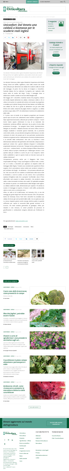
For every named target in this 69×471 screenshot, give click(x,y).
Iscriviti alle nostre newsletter (56, 423)
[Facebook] (4, 440)
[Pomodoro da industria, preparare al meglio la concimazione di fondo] (24, 253)
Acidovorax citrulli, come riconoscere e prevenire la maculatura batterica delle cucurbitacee (14, 389)
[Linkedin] (12, 440)
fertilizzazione (18, 226)
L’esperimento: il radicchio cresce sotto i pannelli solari (38, 260)
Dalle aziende (23, 458)
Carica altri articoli (34, 407)
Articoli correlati (8, 245)
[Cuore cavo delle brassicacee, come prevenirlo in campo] (48, 300)
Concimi (22, 448)
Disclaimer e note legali (42, 450)
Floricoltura (23, 435)
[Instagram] (8, 440)
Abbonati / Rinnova (32, 1)
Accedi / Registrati (45, 1)
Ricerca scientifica (24, 443)
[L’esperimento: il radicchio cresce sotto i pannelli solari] (38, 253)
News (14, 19)
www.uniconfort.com (22, 221)
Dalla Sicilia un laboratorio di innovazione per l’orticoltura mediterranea (9, 260)
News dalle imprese (8, 228)
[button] (63, 2)
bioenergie (10, 226)
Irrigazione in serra (25, 451)
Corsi (21, 461)
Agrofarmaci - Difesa (13, 17)
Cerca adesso (56, 55)
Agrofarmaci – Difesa (25, 440)
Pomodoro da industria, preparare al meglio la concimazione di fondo (23, 262)
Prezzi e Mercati (24, 453)
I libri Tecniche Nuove (58, 438)
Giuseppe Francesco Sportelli (10, 350)
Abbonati (38, 435)
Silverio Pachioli (7, 324)
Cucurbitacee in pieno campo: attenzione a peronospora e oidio (15, 362)
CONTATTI (38, 438)
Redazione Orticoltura (9, 376)
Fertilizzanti (23, 446)
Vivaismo (22, 438)
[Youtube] (4, 444)
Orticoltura (22, 433)
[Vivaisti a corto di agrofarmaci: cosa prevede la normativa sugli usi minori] (48, 344)
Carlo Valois (6, 298)
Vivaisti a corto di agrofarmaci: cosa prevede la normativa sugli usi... (15, 338)
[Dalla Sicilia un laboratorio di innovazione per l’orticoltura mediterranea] (9, 253)
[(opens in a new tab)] (48, 322)
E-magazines (56, 26)
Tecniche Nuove (56, 435)
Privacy (38, 452)
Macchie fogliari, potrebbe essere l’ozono (13, 314)
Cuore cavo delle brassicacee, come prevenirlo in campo (15, 292)
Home (4, 17)
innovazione (26, 226)
